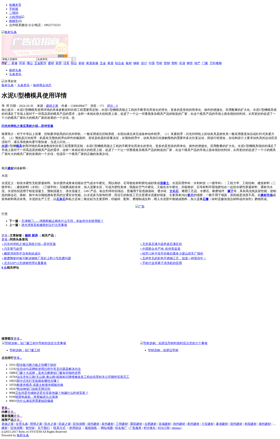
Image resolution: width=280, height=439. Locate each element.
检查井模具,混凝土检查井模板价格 (40, 384)
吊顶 (182, 63)
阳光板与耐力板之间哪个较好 (36, 364)
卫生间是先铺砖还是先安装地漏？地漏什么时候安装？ (51, 392)
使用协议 (75, 427)
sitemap (176, 427)
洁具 (66, 63)
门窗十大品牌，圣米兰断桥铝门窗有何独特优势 (49, 372)
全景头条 (22, 423)
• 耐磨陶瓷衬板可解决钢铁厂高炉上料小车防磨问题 (36, 258)
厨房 (59, 63)
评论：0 (112, 105)
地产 (197, 63)
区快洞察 (79, 423)
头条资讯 (23, 85)
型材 (159, 63)
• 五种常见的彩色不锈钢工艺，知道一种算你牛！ (173, 258)
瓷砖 (81, 63)
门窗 (205, 63)
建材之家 (52, 105)
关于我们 (44, 427)
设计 (144, 63)
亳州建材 (193, 423)
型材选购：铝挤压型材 (163, 350)
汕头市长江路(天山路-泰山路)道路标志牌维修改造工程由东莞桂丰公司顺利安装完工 (73, 376)
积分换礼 (150, 427)
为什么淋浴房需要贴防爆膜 (35, 400)
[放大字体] (3, 105)
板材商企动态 (42, 85)
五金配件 (40, 63)
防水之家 (50, 423)
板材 (129, 63)
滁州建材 (265, 423)
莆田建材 (136, 423)
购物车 (13, 21)
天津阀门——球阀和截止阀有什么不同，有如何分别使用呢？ (62, 221)
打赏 (5, 214)
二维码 (13, 12)
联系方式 (59, 427)
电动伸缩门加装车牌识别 (33, 388)
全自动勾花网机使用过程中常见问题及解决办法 (49, 368)
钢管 (190, 63)
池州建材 (179, 423)
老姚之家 (8, 423)
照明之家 (36, 423)
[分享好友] (9, 81)
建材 (51, 63)
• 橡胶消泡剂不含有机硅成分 (21, 253)
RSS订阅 (164, 427)
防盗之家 (65, 423)
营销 (167, 63)
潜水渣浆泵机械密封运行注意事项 (44, 225)
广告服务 (135, 427)
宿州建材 (236, 423)
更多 (6, 235)
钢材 (136, 63)
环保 (22, 63)
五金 (103, 63)
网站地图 (107, 427)
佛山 (30, 63)
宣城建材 (165, 423)
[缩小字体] (7, 105)
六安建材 (208, 423)
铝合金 (119, 63)
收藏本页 (15, 4)
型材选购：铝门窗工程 (25, 350)
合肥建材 (150, 423)
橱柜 (28, 235)
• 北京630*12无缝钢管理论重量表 (24, 263)
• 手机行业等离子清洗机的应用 (161, 263)
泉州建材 (108, 423)
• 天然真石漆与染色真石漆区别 (161, 244)
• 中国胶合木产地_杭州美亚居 (160, 248)
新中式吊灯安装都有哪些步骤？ (38, 380)
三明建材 (122, 423)
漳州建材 (93, 423)
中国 (152, 63)
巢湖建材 (222, 423)
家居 (110, 63)
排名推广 (121, 427)
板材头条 (8, 85)
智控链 (30, 427)
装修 (14, 63)
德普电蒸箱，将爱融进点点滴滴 (36, 396)
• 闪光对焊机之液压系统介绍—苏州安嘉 (29, 244)
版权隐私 (91, 427)
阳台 (74, 63)
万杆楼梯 (216, 63)
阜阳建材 (250, 423)
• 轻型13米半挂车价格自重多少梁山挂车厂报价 (171, 253)
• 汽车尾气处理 (12, 248)
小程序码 (15, 17)
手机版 (13, 8)
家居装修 (92, 63)
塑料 (174, 63)
